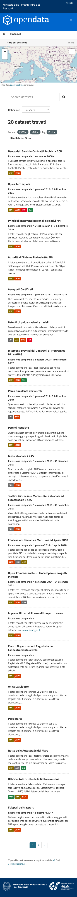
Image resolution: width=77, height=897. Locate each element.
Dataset (15, 34)
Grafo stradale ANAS (21, 456)
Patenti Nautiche (18, 427)
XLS (30, 209)
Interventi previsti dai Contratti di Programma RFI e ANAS (36, 352)
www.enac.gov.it (31, 630)
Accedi (69, 3)
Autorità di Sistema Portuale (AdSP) (30, 257)
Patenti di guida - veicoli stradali (28, 322)
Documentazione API (17, 863)
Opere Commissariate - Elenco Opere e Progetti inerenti (37, 575)
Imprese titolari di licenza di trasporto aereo (35, 613)
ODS (17, 768)
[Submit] (64, 97)
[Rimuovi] (26, 132)
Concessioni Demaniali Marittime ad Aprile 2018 (38, 540)
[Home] (4, 34)
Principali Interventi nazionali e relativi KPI (34, 220)
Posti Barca (15, 718)
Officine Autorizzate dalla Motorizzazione (33, 779)
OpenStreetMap (17, 84)
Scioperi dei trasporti (21, 807)
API (54, 860)
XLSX (11, 796)
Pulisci (71, 42)
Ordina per (14, 110)
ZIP (10, 339)
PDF (24, 209)
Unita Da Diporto (18, 686)
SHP (11, 485)
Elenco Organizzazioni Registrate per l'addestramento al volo (31, 648)
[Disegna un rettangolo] (72, 51)
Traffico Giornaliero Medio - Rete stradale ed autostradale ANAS (36, 498)
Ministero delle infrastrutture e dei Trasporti (22, 6)
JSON (17, 173)
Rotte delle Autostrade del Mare (28, 750)
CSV (11, 173)
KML (24, 602)
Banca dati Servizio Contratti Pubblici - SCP (35, 151)
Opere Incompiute (19, 184)
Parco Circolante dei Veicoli (25, 391)
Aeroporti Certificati (20, 289)
